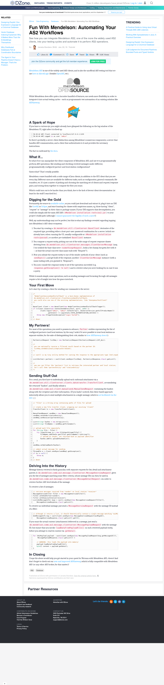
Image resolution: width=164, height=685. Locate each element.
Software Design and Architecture (75, 8)
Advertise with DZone (60, 602)
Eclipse (44, 206)
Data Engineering (54, 8)
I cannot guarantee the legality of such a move (75, 216)
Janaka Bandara (45, 47)
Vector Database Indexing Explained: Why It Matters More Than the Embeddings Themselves (11, 37)
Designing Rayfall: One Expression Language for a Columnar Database (11, 25)
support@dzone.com (60, 620)
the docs (53, 151)
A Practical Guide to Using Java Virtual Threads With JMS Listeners (141, 28)
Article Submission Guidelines (27, 613)
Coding (92, 8)
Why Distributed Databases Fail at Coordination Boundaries (11, 50)
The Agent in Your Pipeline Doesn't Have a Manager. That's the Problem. (10, 61)
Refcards (39, 3)
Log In (134, 2)
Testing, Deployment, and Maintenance (111, 8)
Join (140, 2)
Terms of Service (22, 626)
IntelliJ (36, 206)
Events (68, 3)
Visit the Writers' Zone (24, 620)
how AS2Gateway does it (97, 335)
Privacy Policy (22, 628)
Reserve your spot (116, 12)
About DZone (21, 602)
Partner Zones (133, 8)
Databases (55, 21)
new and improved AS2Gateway (67, 561)
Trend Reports (54, 3)
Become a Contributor (24, 615)
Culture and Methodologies (35, 8)
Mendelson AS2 (35, 70)
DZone (31, 21)
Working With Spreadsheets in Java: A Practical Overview (141, 36)
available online (57, 203)
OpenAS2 (60, 73)
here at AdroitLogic (40, 73)
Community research (24, 606)
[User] (144, 3)
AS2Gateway (34, 102)
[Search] (151, 2)
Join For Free (98, 61)
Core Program (21, 617)
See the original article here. (85, 575)
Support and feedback (24, 604)
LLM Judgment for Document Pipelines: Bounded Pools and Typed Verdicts (141, 51)
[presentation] (75, 135)
